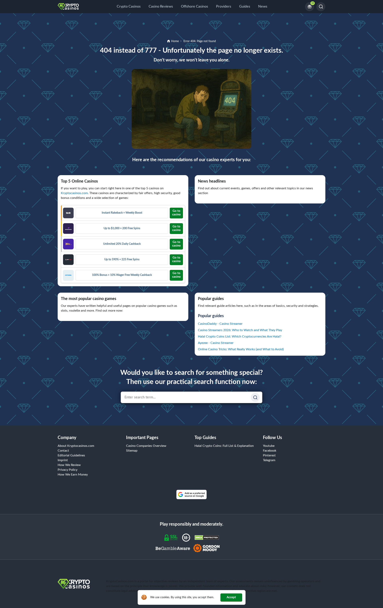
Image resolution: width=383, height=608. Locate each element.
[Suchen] (255, 397)
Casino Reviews (161, 6)
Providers (223, 6)
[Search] (320, 6)
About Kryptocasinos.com (76, 445)
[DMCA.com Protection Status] (207, 537)
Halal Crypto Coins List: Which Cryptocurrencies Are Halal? (239, 336)
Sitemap (131, 450)
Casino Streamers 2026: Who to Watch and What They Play (240, 330)
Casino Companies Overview (146, 445)
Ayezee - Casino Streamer (216, 342)
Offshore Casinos (194, 6)
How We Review (69, 465)
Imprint (63, 460)
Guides (244, 6)
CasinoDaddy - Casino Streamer (220, 323)
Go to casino (176, 212)
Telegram (269, 460)
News (262, 6)
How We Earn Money (73, 474)
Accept (231, 597)
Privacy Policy (67, 469)
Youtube (268, 445)
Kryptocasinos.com (74, 193)
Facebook (269, 450)
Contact (63, 450)
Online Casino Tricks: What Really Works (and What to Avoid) (241, 349)
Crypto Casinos (129, 6)
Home (175, 41)
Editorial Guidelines (71, 455)
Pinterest (269, 455)
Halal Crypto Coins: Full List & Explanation (224, 445)
